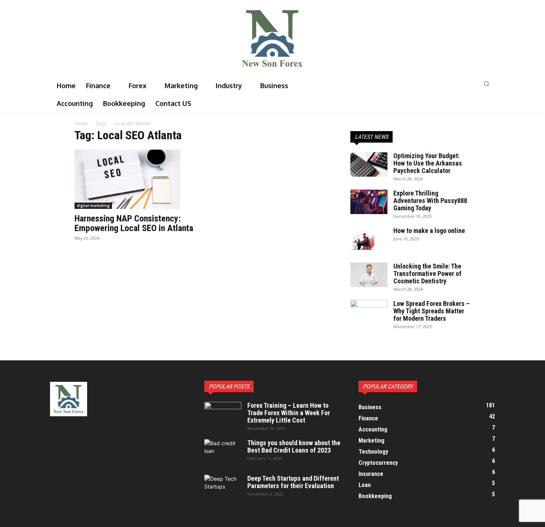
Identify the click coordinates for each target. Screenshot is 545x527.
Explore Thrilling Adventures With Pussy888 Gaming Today (430, 200)
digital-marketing (93, 205)
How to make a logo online (429, 230)
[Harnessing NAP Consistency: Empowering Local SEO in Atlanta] (135, 179)
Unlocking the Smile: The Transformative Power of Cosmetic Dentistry (427, 273)
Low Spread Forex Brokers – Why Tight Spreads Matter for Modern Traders (431, 311)
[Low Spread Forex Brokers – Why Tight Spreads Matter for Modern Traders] (368, 313)
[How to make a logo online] (363, 240)
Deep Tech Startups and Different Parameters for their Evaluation (293, 482)
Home (81, 123)
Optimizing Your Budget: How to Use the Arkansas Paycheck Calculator (427, 163)
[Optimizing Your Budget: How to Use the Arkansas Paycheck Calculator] (368, 164)
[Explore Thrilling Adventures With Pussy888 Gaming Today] (368, 202)
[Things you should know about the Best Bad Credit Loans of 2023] (222, 452)
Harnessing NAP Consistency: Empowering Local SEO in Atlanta (134, 223)
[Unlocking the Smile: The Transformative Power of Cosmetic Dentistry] (368, 275)
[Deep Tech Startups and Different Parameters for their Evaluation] (222, 488)
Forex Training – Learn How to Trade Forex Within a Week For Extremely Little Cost (288, 412)
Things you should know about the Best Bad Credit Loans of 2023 (293, 446)
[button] (425, 84)
